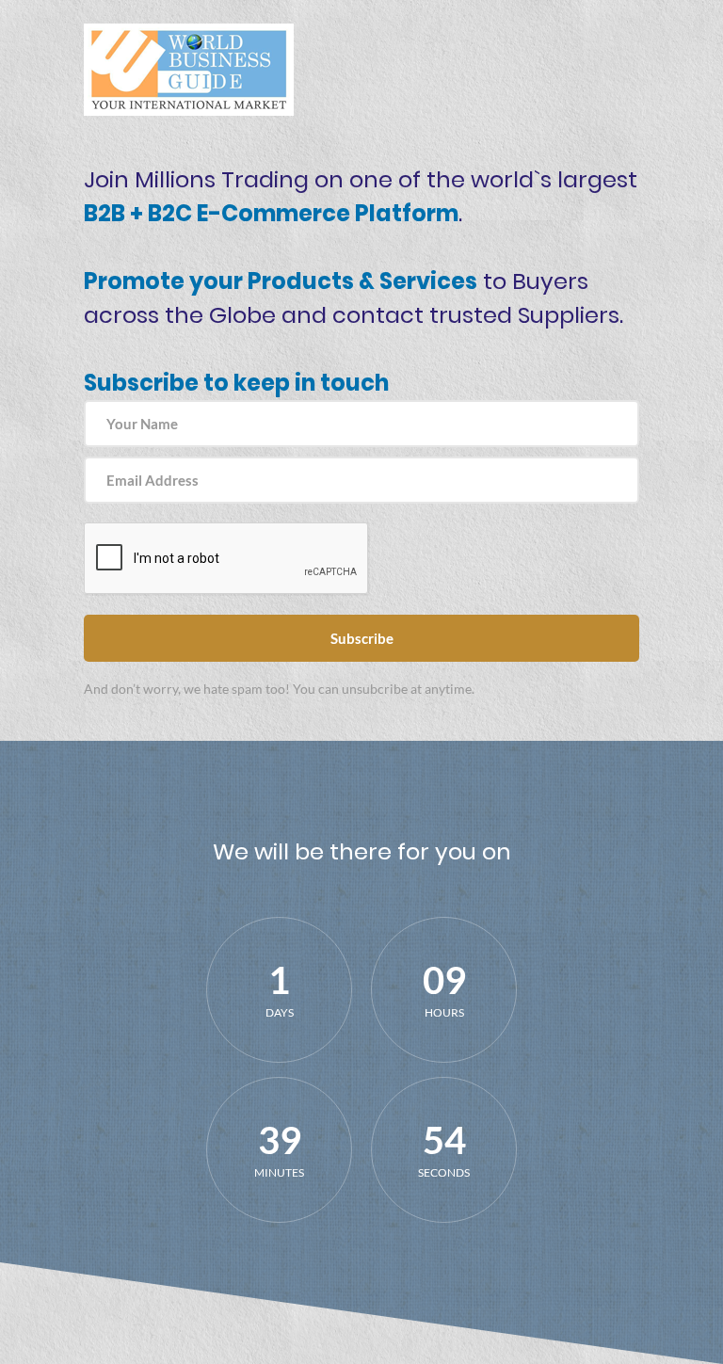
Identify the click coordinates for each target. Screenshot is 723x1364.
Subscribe (362, 638)
